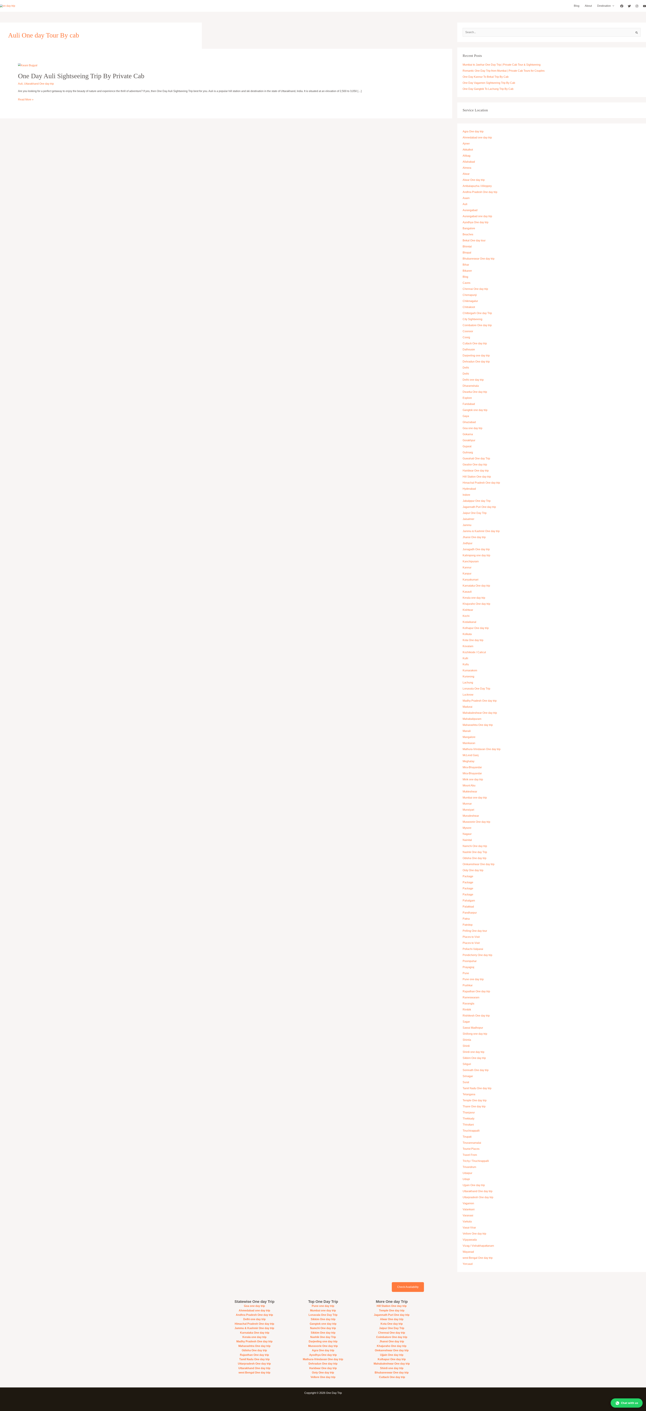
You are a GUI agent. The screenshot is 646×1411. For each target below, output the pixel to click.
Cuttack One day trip (475, 343)
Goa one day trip (472, 428)
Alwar (466, 173)
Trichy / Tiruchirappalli (476, 1161)
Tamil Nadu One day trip (477, 1088)
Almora (467, 167)
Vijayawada (470, 1239)
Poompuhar (470, 961)
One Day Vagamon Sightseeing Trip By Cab (489, 82)
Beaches (468, 234)
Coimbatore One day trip (477, 325)
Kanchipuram (471, 561)
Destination (604, 5)
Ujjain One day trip (474, 1185)
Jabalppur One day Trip (477, 500)
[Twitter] (629, 6)
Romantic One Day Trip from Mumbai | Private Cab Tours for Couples (504, 70)
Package (468, 876)
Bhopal (467, 252)
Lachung (468, 682)
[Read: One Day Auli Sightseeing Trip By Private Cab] (27, 65)
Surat (466, 1082)
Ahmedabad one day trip (477, 137)
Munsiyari (468, 809)
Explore (467, 397)
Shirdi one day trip (473, 1052)
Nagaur (467, 834)
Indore (466, 494)
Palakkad (468, 906)
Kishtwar (468, 609)
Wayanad (468, 1251)
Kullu (466, 664)
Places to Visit (471, 936)
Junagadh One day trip (476, 549)
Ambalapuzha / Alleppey (477, 186)
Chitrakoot (469, 307)
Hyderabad (469, 488)
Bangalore (469, 228)
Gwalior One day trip (475, 464)
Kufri (465, 658)
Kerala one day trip (474, 597)
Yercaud (468, 1263)
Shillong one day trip (475, 1033)
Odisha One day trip (474, 858)
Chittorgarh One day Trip (477, 313)
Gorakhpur (469, 440)
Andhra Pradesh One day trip (480, 192)
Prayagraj (468, 967)
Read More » (25, 99)
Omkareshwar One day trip (478, 864)
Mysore (467, 827)
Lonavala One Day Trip (476, 688)
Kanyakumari (470, 579)
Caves (466, 282)
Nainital (467, 840)
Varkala (467, 1221)
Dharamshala (471, 385)
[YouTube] (644, 6)
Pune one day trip (473, 979)
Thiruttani (468, 1124)
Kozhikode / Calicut (474, 652)
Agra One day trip (473, 131)
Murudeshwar (471, 815)
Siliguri (467, 1064)
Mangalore (469, 737)
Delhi (466, 367)
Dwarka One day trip (475, 391)
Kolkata (467, 634)
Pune (466, 973)
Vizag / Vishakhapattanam (478, 1245)
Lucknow (468, 694)
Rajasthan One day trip (476, 991)
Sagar (466, 1021)
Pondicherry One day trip (477, 955)
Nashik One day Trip (475, 852)
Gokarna (468, 434)
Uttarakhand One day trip (39, 83)
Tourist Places (471, 1148)
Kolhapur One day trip (476, 628)
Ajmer (466, 143)
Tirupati (467, 1136)
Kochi (466, 615)
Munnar (467, 803)
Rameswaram (471, 997)
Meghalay (468, 761)
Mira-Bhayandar (472, 767)
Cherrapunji (470, 295)
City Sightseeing (472, 319)
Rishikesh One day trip (476, 1015)
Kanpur (467, 573)
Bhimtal (467, 246)
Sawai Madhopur (473, 1027)
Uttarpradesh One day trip (478, 1197)
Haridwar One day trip (476, 470)
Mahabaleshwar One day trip (480, 712)
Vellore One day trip (474, 1233)
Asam (466, 198)
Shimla (467, 1039)
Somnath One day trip (476, 1070)
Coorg (466, 337)
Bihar (466, 264)
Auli (20, 83)
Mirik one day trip (473, 779)
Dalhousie (469, 349)
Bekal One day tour (474, 240)
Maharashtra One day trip (478, 724)
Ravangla (468, 1003)
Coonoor (468, 331)
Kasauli (467, 591)
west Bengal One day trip (478, 1257)
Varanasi (468, 1215)
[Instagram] (636, 6)
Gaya (466, 416)
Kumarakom (470, 670)
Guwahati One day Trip (476, 458)
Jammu (467, 525)
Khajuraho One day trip (476, 603)
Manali (467, 731)
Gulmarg (468, 452)
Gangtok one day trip (475, 410)
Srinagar (468, 1076)
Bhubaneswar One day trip (478, 258)
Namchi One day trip (475, 846)
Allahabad (469, 161)
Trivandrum (470, 1167)
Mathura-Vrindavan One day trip (481, 749)
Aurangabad (470, 210)
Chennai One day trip (475, 288)
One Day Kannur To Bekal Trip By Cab (486, 76)
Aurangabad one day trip (477, 216)
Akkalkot (468, 149)
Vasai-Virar (469, 1227)
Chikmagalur (470, 301)
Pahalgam (469, 900)
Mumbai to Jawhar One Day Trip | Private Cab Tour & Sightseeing (502, 64)
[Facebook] (621, 6)
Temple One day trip (475, 1100)
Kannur (467, 567)
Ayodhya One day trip (475, 222)
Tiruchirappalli (471, 1130)
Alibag (466, 155)
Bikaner (467, 270)
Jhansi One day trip (474, 537)
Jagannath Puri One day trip (479, 506)
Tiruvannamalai (472, 1142)
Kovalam (468, 646)
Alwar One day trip (474, 179)
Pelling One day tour (475, 930)
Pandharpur (470, 912)
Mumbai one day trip (475, 797)
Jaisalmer (468, 519)
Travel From (470, 1154)
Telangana (469, 1094)
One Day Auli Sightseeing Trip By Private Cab (81, 76)
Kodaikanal (469, 622)
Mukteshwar (470, 791)
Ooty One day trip (473, 870)
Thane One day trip (474, 1106)
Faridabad (469, 404)
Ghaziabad (469, 422)
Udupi (466, 1179)
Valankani (469, 1209)
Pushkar (468, 985)
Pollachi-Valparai (473, 949)
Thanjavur (469, 1112)
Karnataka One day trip (476, 585)
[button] (612, 6)
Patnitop (468, 924)
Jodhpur (467, 543)
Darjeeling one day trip (476, 355)
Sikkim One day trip (474, 1058)
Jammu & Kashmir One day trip (481, 531)
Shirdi (466, 1045)
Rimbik (467, 1009)
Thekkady (468, 1118)
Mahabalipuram (472, 718)
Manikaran (469, 743)
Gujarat (467, 446)
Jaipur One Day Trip (475, 513)
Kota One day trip (473, 640)
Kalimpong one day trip (476, 555)
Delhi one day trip (473, 379)
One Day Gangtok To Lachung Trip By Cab (488, 88)
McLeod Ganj (471, 755)
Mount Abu (469, 785)
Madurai (467, 706)
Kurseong (468, 676)
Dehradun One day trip (476, 361)
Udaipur (467, 1173)
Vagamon (468, 1203)
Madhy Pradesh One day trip (480, 700)
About (588, 5)
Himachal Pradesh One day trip (481, 482)
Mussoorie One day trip (476, 821)
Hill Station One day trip (477, 476)
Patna (466, 918)
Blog (576, 5)
